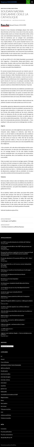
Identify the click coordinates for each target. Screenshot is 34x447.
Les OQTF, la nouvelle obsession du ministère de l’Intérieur (16, 242)
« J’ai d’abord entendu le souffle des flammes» (12, 226)
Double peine (4, 371)
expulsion (3, 385)
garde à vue (4, 388)
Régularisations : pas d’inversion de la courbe (12, 315)
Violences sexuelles (6, 418)
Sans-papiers (4, 403)
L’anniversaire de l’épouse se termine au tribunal (13, 274)
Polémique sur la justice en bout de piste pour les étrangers (16, 270)
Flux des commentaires (7, 434)
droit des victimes (6, 8)
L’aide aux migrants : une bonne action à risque (12, 324)
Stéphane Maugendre (19, 20)
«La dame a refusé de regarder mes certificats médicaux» (15, 306)
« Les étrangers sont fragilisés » (9, 220)
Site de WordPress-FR (6, 437)
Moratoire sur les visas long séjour (9, 278)
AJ (1, 356)
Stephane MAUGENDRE (9, 2)
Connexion (3, 428)
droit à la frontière (5, 374)
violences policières (6, 415)
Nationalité (4, 391)
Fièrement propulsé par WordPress (8, 445)
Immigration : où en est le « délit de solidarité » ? (13, 320)
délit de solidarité (5, 368)
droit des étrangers (5, 377)
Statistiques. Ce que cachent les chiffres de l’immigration (15, 296)
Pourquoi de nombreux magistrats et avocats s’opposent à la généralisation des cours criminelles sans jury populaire (17, 253)
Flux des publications (6, 431)
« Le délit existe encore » (7, 328)
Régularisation (4, 397)
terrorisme (3, 406)
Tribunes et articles (6, 409)
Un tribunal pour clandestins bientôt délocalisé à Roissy (15, 283)
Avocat (2, 359)
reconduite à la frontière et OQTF (9, 394)
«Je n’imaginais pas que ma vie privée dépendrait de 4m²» (15, 287)
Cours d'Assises (5, 362)
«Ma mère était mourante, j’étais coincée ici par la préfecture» (16, 311)
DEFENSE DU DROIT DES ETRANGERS (11, 365)
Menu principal (32, 2)
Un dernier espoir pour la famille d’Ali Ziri (11, 292)
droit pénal (14, 8)
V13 (2, 412)
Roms (2, 400)
